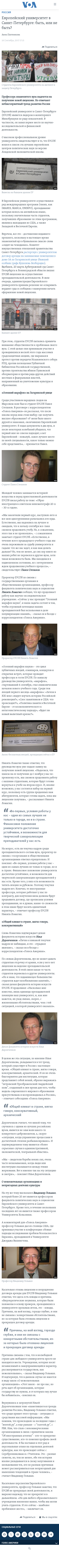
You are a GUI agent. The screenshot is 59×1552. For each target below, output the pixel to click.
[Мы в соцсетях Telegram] (51, 1534)
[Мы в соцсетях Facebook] (4, 1534)
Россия (6, 12)
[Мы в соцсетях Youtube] (17, 1534)
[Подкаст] (37, 1534)
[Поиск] (29, 1548)
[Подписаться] (44, 1534)
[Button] (49, 47)
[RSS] (31, 1534)
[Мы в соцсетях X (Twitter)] (11, 1534)
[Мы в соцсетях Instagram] (24, 1534)
